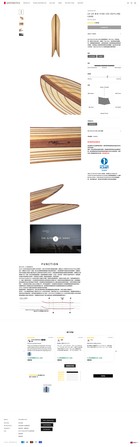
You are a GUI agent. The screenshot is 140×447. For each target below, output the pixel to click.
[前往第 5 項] (21, 34)
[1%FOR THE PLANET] (104, 164)
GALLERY (52, 3)
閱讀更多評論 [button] (70, 366)
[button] (91, 23)
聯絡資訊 (20, 436)
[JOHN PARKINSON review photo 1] (29, 354)
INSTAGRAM (47, 425)
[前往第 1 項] (21, 12)
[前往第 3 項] (21, 24)
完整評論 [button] (29, 360)
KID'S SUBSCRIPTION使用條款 (26, 431)
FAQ (5, 431)
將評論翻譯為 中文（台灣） (36, 358)
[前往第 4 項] (21, 29)
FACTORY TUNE (69, 3)
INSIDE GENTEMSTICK (39, 3)
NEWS (60, 3)
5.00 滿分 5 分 (41, 375)
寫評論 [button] (103, 376)
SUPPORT (80, 3)
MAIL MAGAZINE (48, 420)
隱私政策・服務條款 (23, 428)
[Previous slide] (24, 351)
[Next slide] (116, 351)
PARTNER (6, 423)
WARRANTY (7, 428)
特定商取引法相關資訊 (24, 425)
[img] (30, 337)
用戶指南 (20, 423)
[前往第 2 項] (21, 18)
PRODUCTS (26, 3)
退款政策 (20, 433)
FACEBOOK (46, 429)
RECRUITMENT (8, 425)
